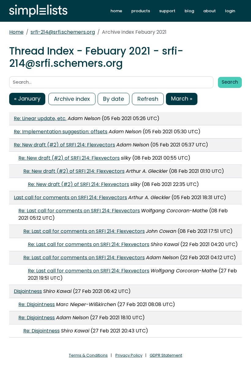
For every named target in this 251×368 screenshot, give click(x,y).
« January (27, 98)
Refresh (147, 99)
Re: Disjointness (36, 304)
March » (181, 98)
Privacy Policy (128, 355)
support (167, 11)
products (140, 11)
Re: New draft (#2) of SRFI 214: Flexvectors (64, 144)
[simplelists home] (38, 11)
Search (230, 82)
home (116, 11)
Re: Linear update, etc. (40, 118)
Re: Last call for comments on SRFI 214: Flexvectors (79, 210)
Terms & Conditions (88, 355)
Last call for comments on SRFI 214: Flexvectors (70, 197)
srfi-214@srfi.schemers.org (63, 32)
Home (16, 32)
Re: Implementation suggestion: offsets (60, 131)
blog (189, 11)
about (209, 11)
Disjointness (28, 291)
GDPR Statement (166, 355)
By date (113, 99)
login (230, 11)
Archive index (72, 99)
